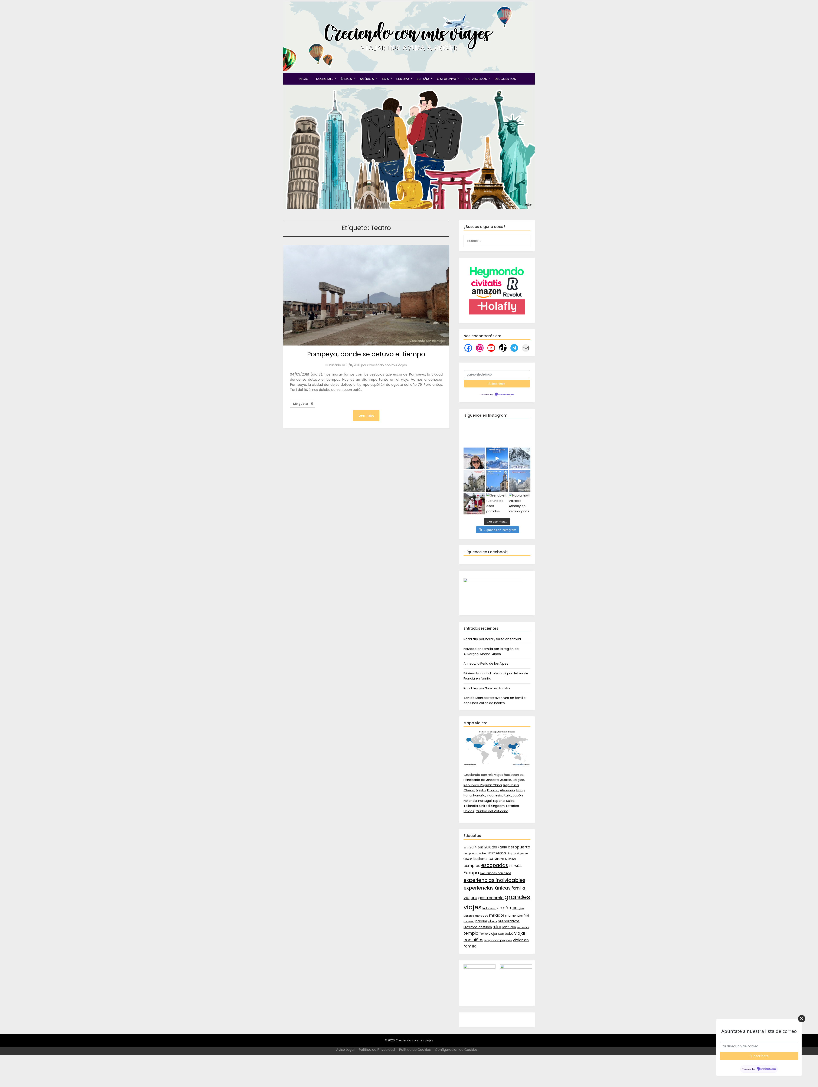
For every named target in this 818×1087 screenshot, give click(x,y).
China (512, 859)
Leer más (366, 415)
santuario (509, 927)
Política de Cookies (415, 1049)
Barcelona (497, 853)
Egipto (481, 790)
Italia (507, 795)
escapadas (494, 865)
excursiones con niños (495, 873)
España (499, 800)
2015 (481, 847)
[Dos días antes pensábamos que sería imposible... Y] (497, 458)
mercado (481, 915)
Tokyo (483, 934)
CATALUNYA (446, 78)
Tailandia (471, 805)
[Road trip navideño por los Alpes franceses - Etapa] (519, 481)
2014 (473, 847)
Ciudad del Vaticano (492, 811)
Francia (492, 790)
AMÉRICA (367, 78)
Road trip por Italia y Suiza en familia (492, 639)
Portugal (485, 800)
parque (481, 921)
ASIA (385, 78)
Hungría (479, 795)
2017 (495, 847)
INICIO (303, 78)
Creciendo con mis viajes (387, 365)
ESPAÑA (423, 78)
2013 (466, 847)
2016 (487, 847)
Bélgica (518, 779)
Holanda (470, 800)
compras (472, 865)
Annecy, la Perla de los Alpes (486, 663)
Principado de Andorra (481, 779)
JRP (514, 908)
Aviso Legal (345, 1049)
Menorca (469, 915)
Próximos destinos (478, 927)
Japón (518, 795)
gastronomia (491, 897)
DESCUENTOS (505, 78)
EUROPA (402, 78)
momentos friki (517, 915)
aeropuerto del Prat (475, 853)
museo (469, 921)
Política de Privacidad (377, 1049)
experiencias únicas (487, 888)
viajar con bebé (501, 933)
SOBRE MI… (324, 78)
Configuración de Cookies (456, 1049)
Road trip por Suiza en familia (487, 688)
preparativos (509, 921)
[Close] (801, 1018)
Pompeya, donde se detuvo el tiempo (366, 354)
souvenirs (523, 927)
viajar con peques (498, 940)
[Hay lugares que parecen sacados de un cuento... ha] (474, 503)
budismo (480, 858)
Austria (505, 779)
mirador (496, 915)
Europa (471, 873)
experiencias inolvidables (494, 880)
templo (471, 933)
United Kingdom (492, 805)
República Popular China (483, 785)
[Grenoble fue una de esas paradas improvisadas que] (497, 503)
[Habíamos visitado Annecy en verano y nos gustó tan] (519, 503)
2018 (503, 847)
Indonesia (494, 795)
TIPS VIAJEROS (475, 78)
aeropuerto (519, 847)
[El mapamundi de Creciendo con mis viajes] (497, 764)
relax (497, 926)
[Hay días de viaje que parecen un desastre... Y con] (497, 481)
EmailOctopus (506, 395)
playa (492, 921)
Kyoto (520, 908)
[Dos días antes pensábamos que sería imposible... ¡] (519, 458)
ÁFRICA (346, 78)
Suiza (510, 800)
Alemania (507, 790)
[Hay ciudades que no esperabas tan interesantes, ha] (474, 481)
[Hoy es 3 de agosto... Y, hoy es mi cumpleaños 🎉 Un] (474, 458)
